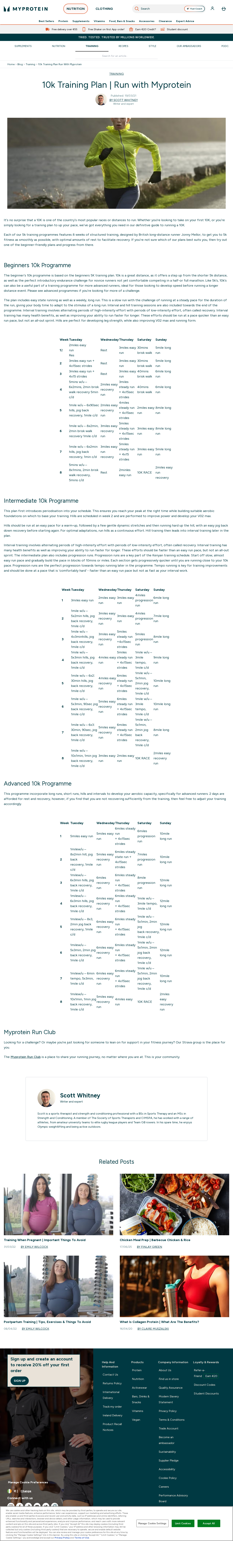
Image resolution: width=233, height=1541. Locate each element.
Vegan (136, 1419)
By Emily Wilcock (34, 1246)
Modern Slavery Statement (169, 1399)
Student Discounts (206, 1393)
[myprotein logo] (26, 8)
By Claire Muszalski (153, 1328)
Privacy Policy (168, 1411)
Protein (63, 21)
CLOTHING (104, 9)
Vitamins (99, 21)
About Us (165, 1370)
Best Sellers (46, 21)
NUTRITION (76, 9)
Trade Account (168, 1428)
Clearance (165, 21)
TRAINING (116, 73)
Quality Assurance (171, 1387)
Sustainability (167, 1451)
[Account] (212, 8)
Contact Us (110, 1374)
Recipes (123, 46)
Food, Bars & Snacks (122, 21)
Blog (20, 64)
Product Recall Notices (112, 1427)
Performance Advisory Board (173, 1498)
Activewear (139, 1387)
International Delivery (111, 1394)
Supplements (80, 21)
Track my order (112, 1406)
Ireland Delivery (112, 1415)
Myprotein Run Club (26, 1057)
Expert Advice (185, 21)
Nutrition (58, 46)
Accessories (146, 21)
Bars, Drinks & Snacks (140, 1399)
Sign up (19, 1380)
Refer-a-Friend (205, 1373)
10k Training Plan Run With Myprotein (60, 64)
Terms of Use (81, 1537)
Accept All (209, 1523)
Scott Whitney (80, 1095)
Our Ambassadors (189, 46)
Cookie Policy (168, 1477)
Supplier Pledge (169, 1460)
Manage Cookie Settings (152, 1523)
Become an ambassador (166, 1440)
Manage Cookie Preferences (28, 1482)
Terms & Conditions (172, 1419)
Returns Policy (112, 1383)
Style (152, 46)
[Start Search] (136, 8)
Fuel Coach (196, 8)
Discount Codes (204, 1384)
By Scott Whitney (123, 100)
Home (11, 64)
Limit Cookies (183, 1523)
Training (92, 46)
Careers (164, 1486)
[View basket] (223, 8)
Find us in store (169, 1378)
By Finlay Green (149, 1246)
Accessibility (167, 1469)
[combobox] (169, 8)
